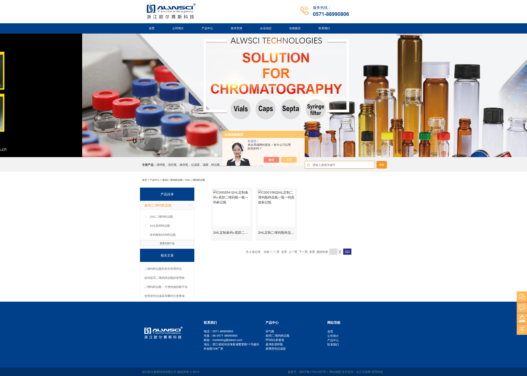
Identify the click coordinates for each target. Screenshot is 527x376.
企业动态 (266, 28)
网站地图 (335, 372)
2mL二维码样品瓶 (195, 180)
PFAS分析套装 (275, 340)
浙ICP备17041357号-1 (314, 372)
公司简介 (178, 28)
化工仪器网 (363, 372)
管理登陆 (377, 372)
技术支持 (236, 28)
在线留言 (295, 28)
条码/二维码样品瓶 (172, 180)
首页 (152, 28)
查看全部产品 (167, 243)
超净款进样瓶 (274, 344)
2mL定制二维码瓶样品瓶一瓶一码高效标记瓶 (291, 232)
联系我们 (324, 28)
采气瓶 (270, 331)
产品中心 (207, 28)
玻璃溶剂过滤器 (276, 348)
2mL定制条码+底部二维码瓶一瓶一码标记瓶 (245, 232)
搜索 (381, 164)
